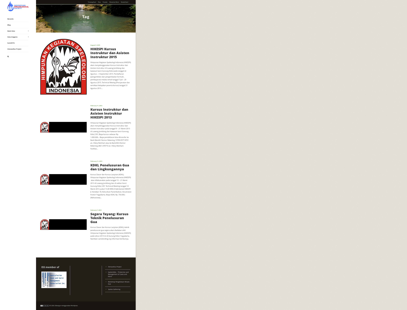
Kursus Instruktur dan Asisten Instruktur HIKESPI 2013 (109, 113)
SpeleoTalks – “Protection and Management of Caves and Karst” (118, 274)
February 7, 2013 (95, 210)
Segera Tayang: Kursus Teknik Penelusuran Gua (109, 218)
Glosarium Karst (114, 2)
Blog (9, 25)
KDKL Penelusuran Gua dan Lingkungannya (109, 167)
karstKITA (11, 43)
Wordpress (74, 306)
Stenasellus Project (14, 49)
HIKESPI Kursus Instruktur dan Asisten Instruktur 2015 (109, 53)
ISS (50, 306)
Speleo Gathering (114, 289)
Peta (99, 2)
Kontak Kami (124, 2)
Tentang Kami (92, 2)
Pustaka (105, 2)
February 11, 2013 (96, 106)
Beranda (10, 19)
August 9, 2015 (95, 45)
